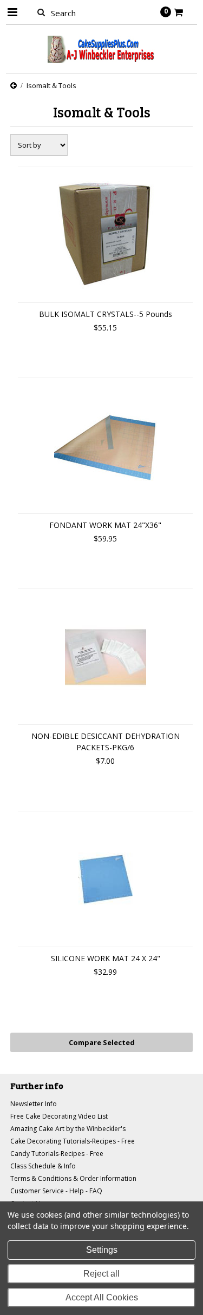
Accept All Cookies (102, 1297)
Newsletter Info (33, 1103)
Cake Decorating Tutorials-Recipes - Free (72, 1141)
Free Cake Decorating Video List (59, 1116)
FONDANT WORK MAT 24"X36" (105, 525)
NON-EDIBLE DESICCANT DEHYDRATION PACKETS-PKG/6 (105, 741)
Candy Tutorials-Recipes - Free (56, 1153)
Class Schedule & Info (43, 1166)
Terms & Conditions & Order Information (73, 1178)
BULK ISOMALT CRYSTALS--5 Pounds (105, 314)
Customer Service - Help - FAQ (56, 1190)
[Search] (41, 12)
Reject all (101, 1273)
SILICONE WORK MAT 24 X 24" (105, 958)
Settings (101, 1249)
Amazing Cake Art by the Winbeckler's (68, 1128)
